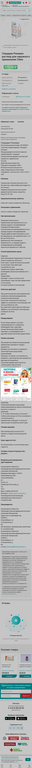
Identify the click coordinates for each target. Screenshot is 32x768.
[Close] (29, 369)
